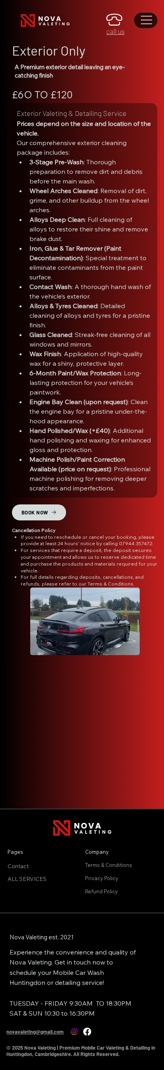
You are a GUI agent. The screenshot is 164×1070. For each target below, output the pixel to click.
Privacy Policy (102, 878)
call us (115, 31)
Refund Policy (102, 891)
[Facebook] (87, 1032)
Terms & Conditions (109, 865)
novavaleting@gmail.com (35, 1031)
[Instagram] (74, 1032)
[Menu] (147, 20)
